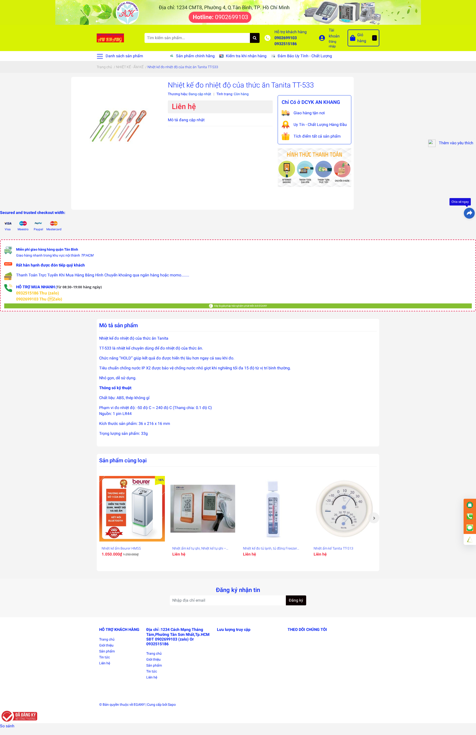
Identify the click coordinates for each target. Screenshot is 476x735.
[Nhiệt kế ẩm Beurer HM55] (132, 509)
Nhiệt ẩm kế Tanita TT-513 (333, 548)
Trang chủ (107, 639)
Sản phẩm (107, 651)
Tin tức (104, 657)
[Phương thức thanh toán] (314, 167)
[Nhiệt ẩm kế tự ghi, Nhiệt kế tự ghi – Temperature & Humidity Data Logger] (203, 509)
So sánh (7, 726)
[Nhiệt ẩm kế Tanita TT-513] (344, 509)
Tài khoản (334, 33)
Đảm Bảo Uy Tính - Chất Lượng (305, 56)
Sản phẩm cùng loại (123, 460)
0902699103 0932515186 (285, 40)
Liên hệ (104, 663)
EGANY (139, 704)
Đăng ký (296, 600)
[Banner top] (238, 12)
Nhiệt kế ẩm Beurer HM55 (121, 548)
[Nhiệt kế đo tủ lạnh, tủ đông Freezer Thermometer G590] (273, 509)
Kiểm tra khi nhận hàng (246, 56)
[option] (132, 518)
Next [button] (373, 517)
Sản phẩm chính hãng (195, 56)
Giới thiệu (106, 645)
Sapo (172, 704)
